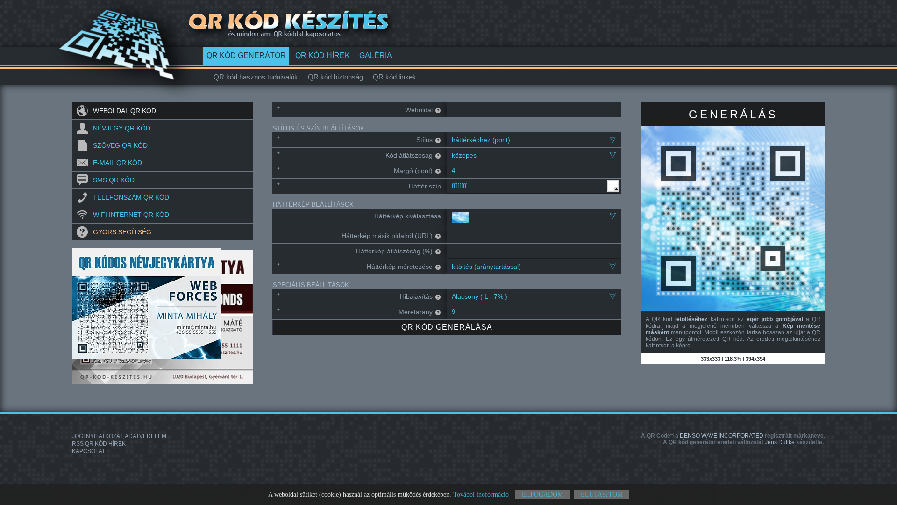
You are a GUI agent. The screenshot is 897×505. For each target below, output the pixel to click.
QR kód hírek (322, 55)
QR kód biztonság (335, 77)
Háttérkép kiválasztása (407, 216)
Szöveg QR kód (120, 145)
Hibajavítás (416, 296)
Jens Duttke (743, 442)
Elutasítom (602, 494)
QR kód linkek (394, 77)
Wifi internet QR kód (131, 214)
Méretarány (416, 312)
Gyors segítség (122, 232)
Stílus (424, 140)
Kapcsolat (88, 451)
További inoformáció (481, 494)
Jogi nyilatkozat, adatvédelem (119, 436)
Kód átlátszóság (409, 155)
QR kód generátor (246, 55)
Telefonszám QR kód (131, 197)
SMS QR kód (114, 180)
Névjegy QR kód (121, 128)
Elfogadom (542, 494)
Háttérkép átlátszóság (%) (394, 251)
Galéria (375, 55)
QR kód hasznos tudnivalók (256, 77)
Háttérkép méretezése (400, 266)
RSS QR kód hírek (99, 443)
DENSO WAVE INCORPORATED (733, 436)
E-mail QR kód (117, 162)
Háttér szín (425, 186)
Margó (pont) (413, 170)
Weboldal (419, 110)
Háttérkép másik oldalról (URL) (387, 235)
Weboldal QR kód (124, 111)
